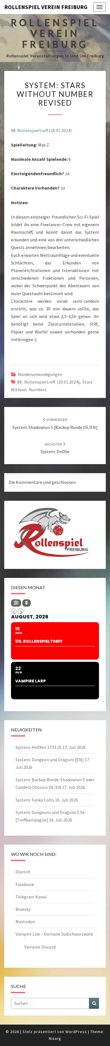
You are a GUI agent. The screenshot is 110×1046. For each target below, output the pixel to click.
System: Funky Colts (35, 800)
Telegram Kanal (31, 897)
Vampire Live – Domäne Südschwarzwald (54, 934)
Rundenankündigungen (40, 374)
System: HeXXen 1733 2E (39, 747)
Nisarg (55, 1038)
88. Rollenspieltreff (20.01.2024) (41, 130)
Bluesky (23, 909)
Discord (23, 871)
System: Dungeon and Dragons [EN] (50, 759)
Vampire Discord (40, 947)
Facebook (25, 884)
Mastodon (25, 921)
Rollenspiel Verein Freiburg (45, 6)
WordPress (76, 1031)
